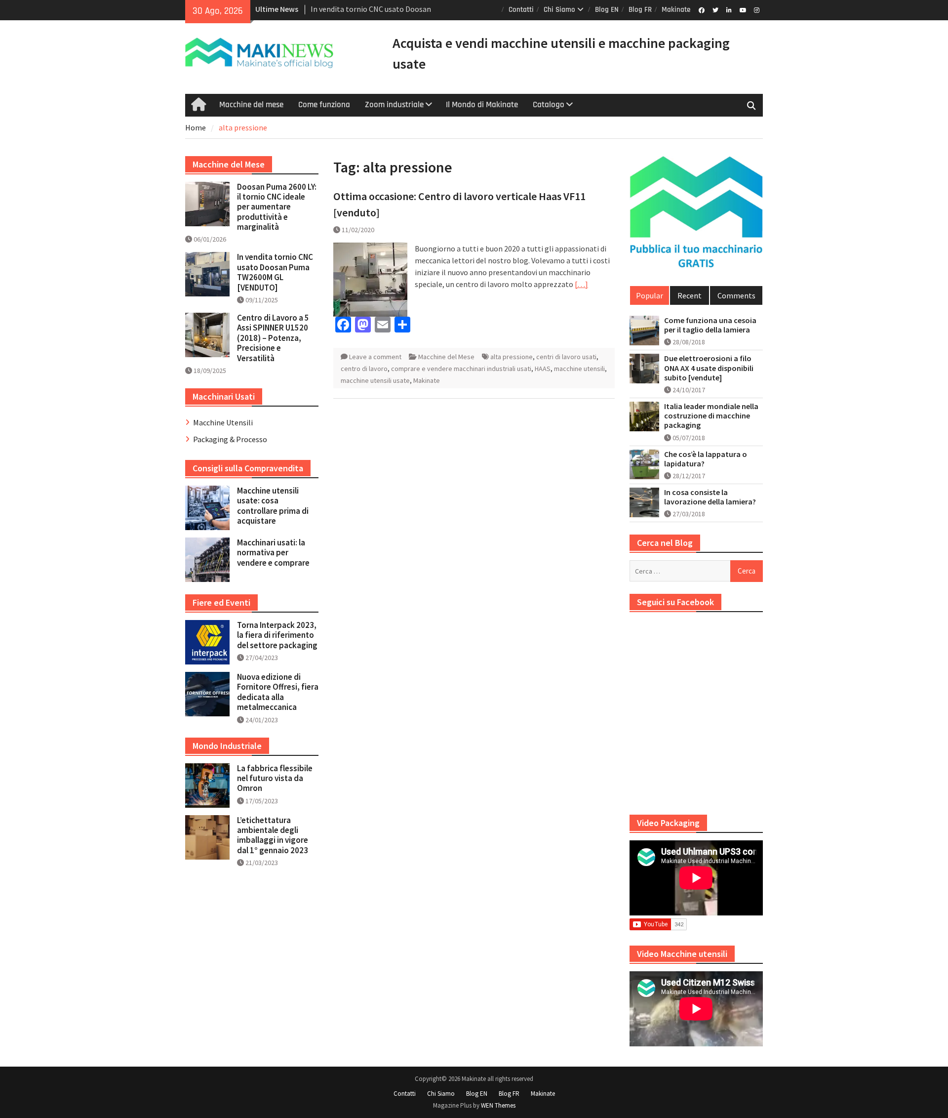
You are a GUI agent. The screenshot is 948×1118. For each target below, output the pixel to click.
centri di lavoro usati (566, 356)
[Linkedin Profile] (729, 9)
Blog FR (640, 9)
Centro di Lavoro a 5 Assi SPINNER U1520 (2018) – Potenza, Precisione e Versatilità (273, 338)
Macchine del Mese (446, 356)
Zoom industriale (394, 104)
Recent (689, 295)
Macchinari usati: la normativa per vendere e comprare (273, 552)
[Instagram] (756, 9)
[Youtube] (743, 9)
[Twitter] (715, 9)
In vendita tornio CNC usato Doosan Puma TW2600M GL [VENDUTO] (275, 271)
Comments (736, 295)
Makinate (676, 9)
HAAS (543, 368)
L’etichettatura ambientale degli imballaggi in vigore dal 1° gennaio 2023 (272, 835)
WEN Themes (498, 1105)
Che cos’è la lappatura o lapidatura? (705, 459)
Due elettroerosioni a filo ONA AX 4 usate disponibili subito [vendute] (708, 368)
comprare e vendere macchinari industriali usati (461, 368)
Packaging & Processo (230, 439)
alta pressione (511, 356)
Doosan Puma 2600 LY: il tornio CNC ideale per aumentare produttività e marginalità (276, 207)
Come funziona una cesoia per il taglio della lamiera (710, 325)
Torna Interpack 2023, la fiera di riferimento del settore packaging (277, 635)
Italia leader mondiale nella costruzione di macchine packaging (711, 416)
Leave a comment (375, 356)
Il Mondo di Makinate (482, 104)
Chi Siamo (559, 9)
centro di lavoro (364, 368)
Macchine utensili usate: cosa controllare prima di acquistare (273, 505)
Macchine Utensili (223, 422)
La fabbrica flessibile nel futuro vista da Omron (275, 778)
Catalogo (548, 104)
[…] (581, 284)
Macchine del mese (251, 104)
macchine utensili (579, 368)
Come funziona (324, 104)
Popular (649, 295)
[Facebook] (701, 9)
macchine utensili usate (375, 380)
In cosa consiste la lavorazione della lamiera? (710, 497)
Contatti (521, 9)
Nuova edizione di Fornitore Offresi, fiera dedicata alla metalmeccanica (277, 691)
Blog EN (607, 9)
